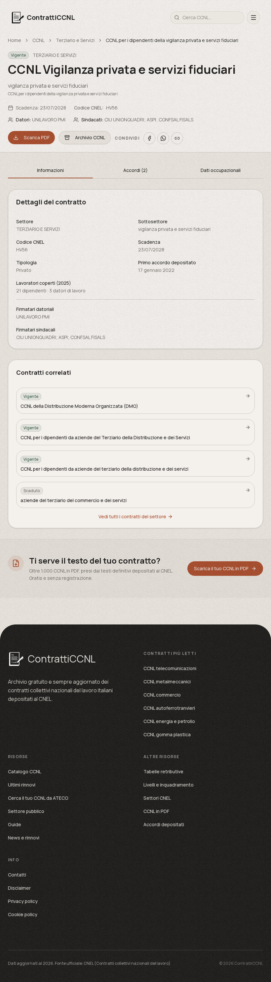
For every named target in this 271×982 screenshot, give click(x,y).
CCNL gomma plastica (167, 734)
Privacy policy (23, 901)
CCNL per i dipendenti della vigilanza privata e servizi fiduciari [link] (172, 40)
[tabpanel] (135, 269)
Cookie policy (22, 914)
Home (14, 40)
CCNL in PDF (156, 811)
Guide (14, 824)
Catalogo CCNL (24, 771)
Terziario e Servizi (75, 40)
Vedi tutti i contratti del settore (132, 516)
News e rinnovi (23, 837)
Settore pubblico (26, 811)
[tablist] (135, 171)
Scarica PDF (37, 137)
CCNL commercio (162, 695)
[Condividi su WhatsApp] (163, 138)
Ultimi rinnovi (21, 785)
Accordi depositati (163, 824)
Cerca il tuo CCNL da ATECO (38, 798)
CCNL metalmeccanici (167, 681)
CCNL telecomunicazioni (169, 668)
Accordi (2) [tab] (135, 170)
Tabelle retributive (163, 771)
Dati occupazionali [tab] (221, 170)
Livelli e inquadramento (168, 785)
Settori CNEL (157, 798)
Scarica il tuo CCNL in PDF (221, 568)
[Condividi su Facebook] (149, 138)
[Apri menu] (253, 17)
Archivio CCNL (90, 137)
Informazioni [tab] (50, 170)
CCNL (38, 40)
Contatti (17, 875)
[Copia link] (177, 138)
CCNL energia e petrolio (169, 721)
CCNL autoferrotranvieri (169, 708)
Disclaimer (19, 888)
